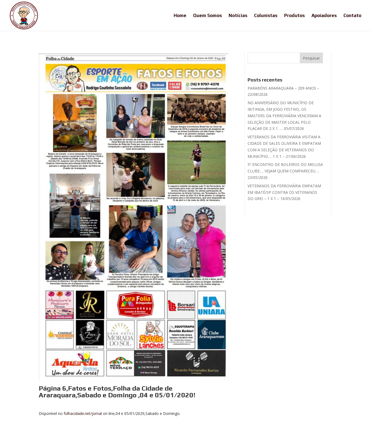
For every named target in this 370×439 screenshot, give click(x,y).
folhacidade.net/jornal (83, 413)
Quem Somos (207, 16)
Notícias (238, 16)
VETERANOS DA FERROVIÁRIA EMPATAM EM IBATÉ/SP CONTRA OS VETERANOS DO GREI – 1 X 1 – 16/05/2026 (284, 192)
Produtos (294, 16)
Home (180, 16)
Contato (352, 16)
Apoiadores (324, 16)
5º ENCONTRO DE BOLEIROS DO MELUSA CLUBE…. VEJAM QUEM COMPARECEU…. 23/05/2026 (285, 171)
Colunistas (265, 16)
